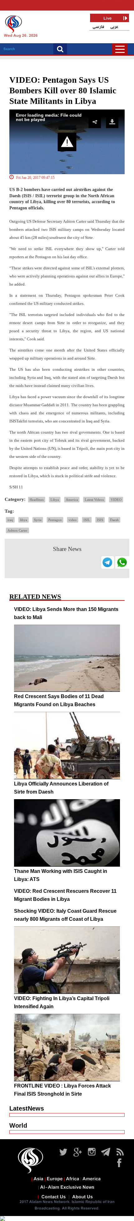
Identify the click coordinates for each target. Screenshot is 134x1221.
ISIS (100, 520)
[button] (67, 142)
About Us (82, 1197)
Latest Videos (94, 499)
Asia (38, 1179)
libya (23, 520)
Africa (72, 1179)
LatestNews (26, 1108)
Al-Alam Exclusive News (67, 1187)
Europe (55, 1179)
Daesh (114, 520)
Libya (54, 499)
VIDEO (116, 499)
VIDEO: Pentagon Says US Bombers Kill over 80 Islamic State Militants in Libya (62, 90)
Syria (37, 520)
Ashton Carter (17, 530)
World (18, 1125)
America (72, 499)
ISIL (87, 520)
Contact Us (53, 1197)
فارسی (98, 27)
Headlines (37, 499)
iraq (10, 520)
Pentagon (55, 520)
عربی (114, 27)
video (73, 520)
